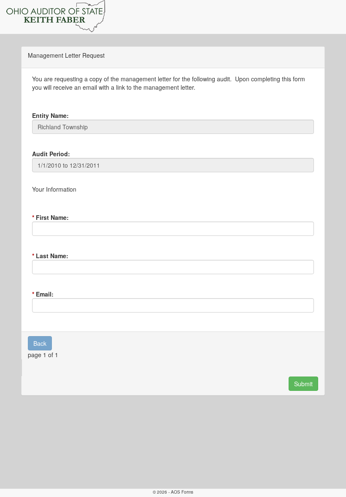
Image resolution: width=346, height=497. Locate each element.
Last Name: (52, 255)
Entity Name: (50, 115)
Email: (45, 294)
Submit (303, 383)
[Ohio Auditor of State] (55, 16)
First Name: (52, 217)
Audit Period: (51, 154)
